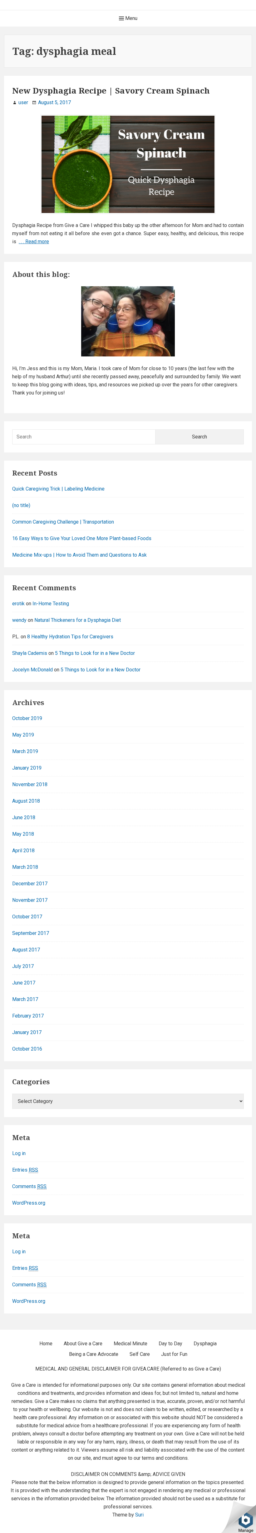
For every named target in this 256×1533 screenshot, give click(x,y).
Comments (29, 1186)
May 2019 (23, 735)
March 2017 (25, 999)
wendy (19, 620)
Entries (25, 1170)
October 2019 (27, 718)
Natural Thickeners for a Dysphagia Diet (77, 620)
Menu (130, 18)
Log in (19, 1153)
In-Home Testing (50, 604)
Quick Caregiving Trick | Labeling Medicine (58, 489)
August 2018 (26, 801)
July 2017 (23, 966)
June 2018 (23, 817)
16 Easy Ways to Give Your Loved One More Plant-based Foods (81, 538)
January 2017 (27, 1032)
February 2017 (28, 1016)
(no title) (21, 505)
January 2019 (27, 768)
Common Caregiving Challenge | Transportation (63, 522)
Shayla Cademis (29, 653)
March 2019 (25, 751)
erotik (18, 604)
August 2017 (26, 950)
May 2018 (23, 834)
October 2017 (27, 917)
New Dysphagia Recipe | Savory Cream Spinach (111, 90)
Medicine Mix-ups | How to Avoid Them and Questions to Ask (79, 555)
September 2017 (30, 933)
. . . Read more (34, 241)
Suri (139, 1515)
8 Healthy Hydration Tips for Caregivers (70, 637)
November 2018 (29, 784)
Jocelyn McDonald (32, 670)
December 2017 (29, 884)
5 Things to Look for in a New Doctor (95, 653)
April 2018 (23, 851)
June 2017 (23, 983)
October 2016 (27, 1049)
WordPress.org (28, 1203)
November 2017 (29, 900)
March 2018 (25, 867)
